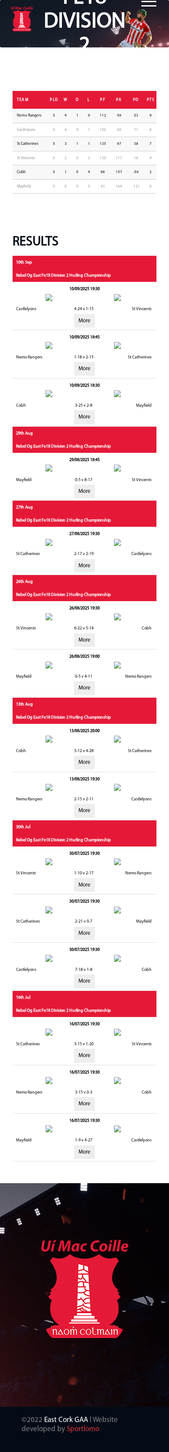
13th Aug (24, 704)
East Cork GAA (66, 1420)
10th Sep (24, 262)
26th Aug (24, 581)
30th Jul (23, 827)
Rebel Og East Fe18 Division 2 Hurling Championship (63, 275)
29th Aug (24, 433)
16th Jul (23, 997)
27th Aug (24, 507)
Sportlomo (83, 1429)
